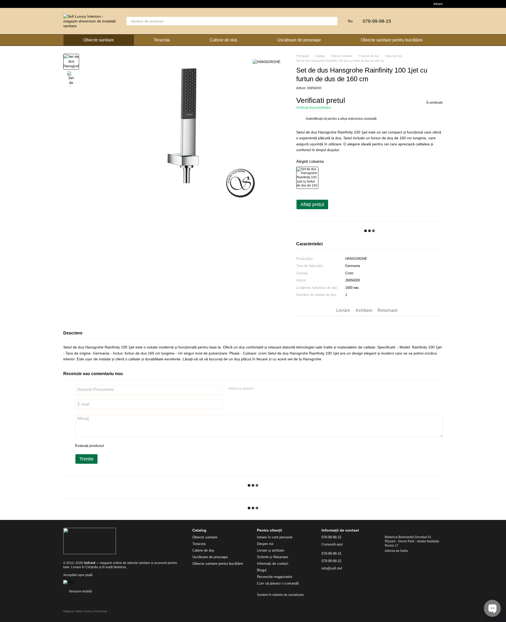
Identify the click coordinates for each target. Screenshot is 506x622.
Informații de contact (272, 564)
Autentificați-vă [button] (317, 119)
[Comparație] (411, 21)
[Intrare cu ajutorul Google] (268, 389)
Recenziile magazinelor (274, 577)
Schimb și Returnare (272, 557)
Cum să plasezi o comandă (278, 583)
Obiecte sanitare (98, 40)
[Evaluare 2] (121, 445)
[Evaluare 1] (112, 445)
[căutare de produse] (333, 21)
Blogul (261, 570)
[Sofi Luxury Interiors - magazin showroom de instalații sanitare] (89, 541)
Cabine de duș (223, 40)
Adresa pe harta (396, 551)
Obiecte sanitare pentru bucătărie (392, 40)
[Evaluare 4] (138, 445)
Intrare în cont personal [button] (274, 537)
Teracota (162, 40)
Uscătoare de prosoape (299, 40)
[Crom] (307, 178)
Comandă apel (332, 544)
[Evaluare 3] (129, 445)
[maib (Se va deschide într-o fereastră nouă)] (69, 582)
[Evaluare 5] (146, 445)
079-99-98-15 (377, 21)
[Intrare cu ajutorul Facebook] (259, 389)
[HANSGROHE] (266, 61)
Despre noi (265, 544)
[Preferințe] (425, 21)
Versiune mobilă (80, 591)
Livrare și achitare (270, 550)
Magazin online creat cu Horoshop (85, 611)
